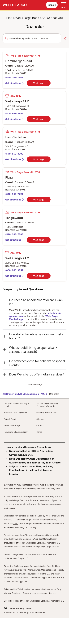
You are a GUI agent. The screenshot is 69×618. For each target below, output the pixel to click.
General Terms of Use (46, 412)
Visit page (38, 83)
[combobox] (34, 38)
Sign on (52, 4)
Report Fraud (10, 419)
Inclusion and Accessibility (16, 432)
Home (39, 432)
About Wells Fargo (12, 425)
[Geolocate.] (65, 38)
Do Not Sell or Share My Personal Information (47, 404)
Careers (40, 425)
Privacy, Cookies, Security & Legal (16, 404)
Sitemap (40, 419)
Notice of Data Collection (15, 412)
